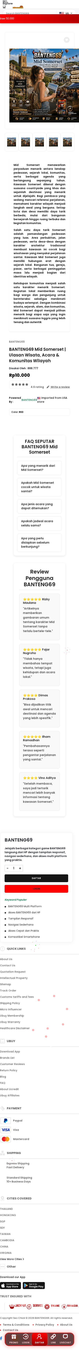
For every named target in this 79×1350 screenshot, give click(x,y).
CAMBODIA (7, 1240)
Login (25, 1342)
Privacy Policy (44, 1325)
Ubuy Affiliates (9, 1095)
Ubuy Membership (12, 1016)
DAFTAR (36, 878)
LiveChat (65, 1342)
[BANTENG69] (18, 7)
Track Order (8, 990)
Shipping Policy (10, 1003)
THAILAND (6, 1209)
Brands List (7, 1058)
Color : (17, 412)
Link (53, 1342)
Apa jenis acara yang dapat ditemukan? (37, 506)
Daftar (39, 1342)
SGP (2, 1221)
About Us (6, 959)
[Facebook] (3, 1339)
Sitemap (5, 984)
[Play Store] (34, 1286)
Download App (10, 1051)
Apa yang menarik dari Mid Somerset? (38, 468)
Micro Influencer (11, 1009)
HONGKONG (8, 1215)
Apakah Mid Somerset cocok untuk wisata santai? (37, 487)
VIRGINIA (6, 1253)
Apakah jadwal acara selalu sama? (37, 523)
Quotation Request (13, 972)
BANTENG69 (17, 342)
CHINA (4, 1246)
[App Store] (11, 1286)
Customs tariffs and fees (17, 997)
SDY (2, 1228)
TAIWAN (5, 1234)
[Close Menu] (4, 8)
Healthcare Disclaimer (15, 1028)
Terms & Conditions (16, 1325)
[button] (67, 40)
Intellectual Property (14, 978)
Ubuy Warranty (10, 1022)
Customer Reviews (12, 1064)
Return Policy (8, 1070)
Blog (3, 1076)
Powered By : (15, 400)
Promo (13, 1342)
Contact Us (7, 965)
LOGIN (36, 888)
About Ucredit (9, 1089)
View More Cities (11, 1259)
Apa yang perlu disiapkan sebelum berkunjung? (35, 542)
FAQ (2, 1083)
